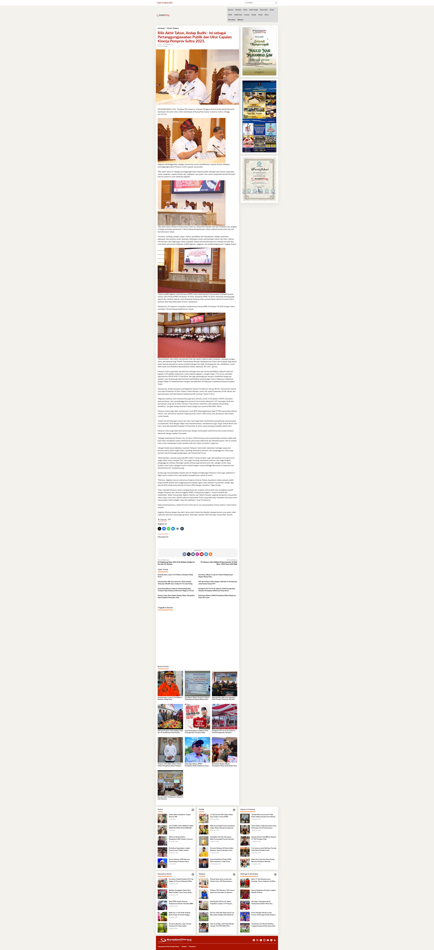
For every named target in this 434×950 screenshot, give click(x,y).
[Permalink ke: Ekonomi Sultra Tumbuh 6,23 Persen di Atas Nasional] (170, 783)
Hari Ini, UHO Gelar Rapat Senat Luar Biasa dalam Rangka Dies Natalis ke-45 (222, 914)
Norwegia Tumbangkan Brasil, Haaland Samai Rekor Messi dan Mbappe (261, 903)
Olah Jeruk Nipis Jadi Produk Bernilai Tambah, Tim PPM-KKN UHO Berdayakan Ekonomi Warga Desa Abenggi (222, 925)
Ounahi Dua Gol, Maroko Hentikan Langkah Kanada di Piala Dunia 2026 (263, 925)
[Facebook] (184, 554)
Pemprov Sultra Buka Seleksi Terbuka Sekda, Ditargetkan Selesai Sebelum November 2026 (176, 596)
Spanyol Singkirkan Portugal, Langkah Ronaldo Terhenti (263, 891)
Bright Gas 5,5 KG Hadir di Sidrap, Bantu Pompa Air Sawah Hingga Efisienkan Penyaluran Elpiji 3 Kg (180, 914)
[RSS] (210, 554)
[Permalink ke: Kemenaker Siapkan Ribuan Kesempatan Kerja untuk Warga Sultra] (224, 750)
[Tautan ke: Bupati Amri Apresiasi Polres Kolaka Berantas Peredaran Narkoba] (245, 863)
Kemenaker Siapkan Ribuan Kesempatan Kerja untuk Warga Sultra (224, 765)
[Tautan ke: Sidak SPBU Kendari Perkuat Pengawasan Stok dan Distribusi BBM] (162, 905)
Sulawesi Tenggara (163, 46)
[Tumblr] (193, 554)
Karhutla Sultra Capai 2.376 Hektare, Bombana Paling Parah (175, 576)
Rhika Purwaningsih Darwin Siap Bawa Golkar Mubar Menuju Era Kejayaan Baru (222, 827)
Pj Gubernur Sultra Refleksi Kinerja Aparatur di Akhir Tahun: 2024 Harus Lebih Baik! (219, 562)
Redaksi (184, 946)
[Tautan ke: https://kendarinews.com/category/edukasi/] (234, 874)
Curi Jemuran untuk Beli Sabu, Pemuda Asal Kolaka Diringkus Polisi (263, 849)
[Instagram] (197, 554)
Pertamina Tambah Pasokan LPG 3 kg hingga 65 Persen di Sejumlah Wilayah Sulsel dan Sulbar (181, 880)
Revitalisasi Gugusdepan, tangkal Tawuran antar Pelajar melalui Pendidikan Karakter (179, 849)
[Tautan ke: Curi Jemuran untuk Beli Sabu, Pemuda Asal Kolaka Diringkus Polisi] (245, 852)
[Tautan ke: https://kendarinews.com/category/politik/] (234, 810)
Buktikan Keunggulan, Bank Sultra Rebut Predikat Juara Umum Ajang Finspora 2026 (180, 892)
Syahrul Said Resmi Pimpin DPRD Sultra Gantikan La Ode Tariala (220, 860)
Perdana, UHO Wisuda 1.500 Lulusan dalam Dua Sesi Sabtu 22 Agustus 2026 (222, 892)
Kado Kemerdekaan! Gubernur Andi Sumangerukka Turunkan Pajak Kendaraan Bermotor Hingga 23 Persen (176, 589)
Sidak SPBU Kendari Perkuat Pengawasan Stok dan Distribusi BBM (181, 902)
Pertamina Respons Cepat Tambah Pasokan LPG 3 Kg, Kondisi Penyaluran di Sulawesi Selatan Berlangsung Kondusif (180, 925)
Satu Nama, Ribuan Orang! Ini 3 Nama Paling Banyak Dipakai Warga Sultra (215, 576)
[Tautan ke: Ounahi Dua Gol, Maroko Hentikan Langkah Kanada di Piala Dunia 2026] (245, 928)
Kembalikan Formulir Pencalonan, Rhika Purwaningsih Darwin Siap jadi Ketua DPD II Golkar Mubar (222, 838)
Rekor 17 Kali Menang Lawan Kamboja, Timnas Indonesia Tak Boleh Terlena (263, 880)
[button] (276, 3)
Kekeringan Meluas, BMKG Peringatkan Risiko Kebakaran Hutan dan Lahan (217, 596)
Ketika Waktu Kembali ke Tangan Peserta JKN (180, 815)
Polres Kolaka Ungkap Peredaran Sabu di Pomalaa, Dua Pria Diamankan (263, 827)
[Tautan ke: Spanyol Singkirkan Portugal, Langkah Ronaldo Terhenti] (245, 894)
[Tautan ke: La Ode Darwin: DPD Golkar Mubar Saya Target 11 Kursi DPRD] (203, 818)
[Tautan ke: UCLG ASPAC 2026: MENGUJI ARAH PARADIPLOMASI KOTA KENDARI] (162, 829)
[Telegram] (206, 554)
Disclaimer (192, 946)
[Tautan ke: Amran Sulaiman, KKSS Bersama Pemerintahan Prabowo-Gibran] (162, 863)
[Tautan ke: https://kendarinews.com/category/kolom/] (192, 810)
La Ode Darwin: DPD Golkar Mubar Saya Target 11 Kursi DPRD (221, 815)
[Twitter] (189, 554)
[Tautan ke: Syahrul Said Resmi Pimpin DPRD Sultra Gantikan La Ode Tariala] (203, 863)
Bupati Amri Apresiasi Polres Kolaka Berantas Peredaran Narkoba (263, 860)
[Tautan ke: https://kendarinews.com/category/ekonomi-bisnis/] (192, 874)
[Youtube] (202, 554)
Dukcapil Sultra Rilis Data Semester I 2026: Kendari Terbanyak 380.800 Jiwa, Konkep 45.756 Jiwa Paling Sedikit (175, 583)
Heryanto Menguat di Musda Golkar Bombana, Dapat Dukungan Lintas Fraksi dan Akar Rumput (221, 849)
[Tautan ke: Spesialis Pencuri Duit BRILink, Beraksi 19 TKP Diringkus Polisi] (245, 841)
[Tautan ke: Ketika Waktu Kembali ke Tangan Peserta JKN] (162, 818)
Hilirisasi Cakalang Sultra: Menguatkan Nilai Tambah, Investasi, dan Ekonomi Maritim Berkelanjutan (181, 838)
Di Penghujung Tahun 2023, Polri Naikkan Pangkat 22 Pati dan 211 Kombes (176, 562)
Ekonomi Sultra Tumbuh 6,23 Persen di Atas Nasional (170, 798)
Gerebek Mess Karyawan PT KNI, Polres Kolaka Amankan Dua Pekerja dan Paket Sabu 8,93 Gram (263, 816)
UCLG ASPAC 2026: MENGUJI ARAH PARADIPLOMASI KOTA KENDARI (181, 827)
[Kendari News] (162, 15)
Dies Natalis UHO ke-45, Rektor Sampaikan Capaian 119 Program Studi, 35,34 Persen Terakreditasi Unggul (221, 903)
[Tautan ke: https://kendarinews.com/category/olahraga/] (275, 874)
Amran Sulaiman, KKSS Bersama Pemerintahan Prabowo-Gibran (179, 860)
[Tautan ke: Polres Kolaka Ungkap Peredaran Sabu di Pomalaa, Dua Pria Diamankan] (245, 829)
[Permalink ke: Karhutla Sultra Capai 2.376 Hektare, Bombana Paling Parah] (170, 683)
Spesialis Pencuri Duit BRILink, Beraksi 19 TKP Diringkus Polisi (263, 838)
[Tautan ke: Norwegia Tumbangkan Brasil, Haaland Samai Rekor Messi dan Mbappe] (245, 905)
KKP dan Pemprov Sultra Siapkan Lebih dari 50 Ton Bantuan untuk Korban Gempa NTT (217, 582)
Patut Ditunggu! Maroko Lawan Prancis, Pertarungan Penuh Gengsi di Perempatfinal (263, 914)
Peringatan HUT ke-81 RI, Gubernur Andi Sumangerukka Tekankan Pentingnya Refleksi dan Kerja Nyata (216, 589)
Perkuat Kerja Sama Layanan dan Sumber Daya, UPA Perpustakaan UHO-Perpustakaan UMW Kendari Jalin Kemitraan (221, 880)
